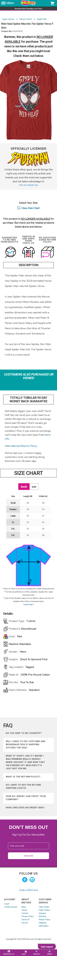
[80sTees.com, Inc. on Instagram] (32, 880)
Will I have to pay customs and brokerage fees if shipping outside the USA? (25, 744)
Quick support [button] (47, 946)
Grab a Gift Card (28, 890)
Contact (24, 913)
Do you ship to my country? (24, 733)
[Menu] (3, 4)
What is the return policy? (23, 776)
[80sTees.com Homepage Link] (28, 4)
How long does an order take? (25, 807)
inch (24, 486)
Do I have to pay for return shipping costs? (23, 786)
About (24, 910)
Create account (10, 906)
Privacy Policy (27, 916)
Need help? (28, 604)
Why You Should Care (28, 185)
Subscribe (28, 856)
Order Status (44, 910)
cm (34, 486)
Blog (23, 906)
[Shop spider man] (28, 166)
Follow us (28, 873)
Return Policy (44, 919)
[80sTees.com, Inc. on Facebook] (25, 880)
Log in (7, 903)
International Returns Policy (21, 446)
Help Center (44, 906)
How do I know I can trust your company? (26, 798)
